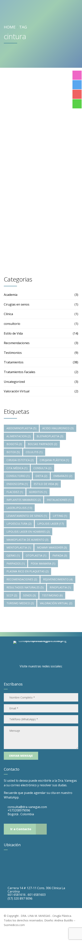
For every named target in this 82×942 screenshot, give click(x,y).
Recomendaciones (17, 343)
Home (9, 27)
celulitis (34, 452)
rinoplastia (60, 587)
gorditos (38, 492)
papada (59, 555)
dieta (41, 476)
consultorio (12, 324)
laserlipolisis (19, 508)
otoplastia (36, 555)
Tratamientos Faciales (19, 372)
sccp (11, 595)
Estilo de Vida (13, 333)
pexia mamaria (43, 563)
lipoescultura (18, 523)
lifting (60, 516)
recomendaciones (21, 579)
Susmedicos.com (14, 925)
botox (13, 452)
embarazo (62, 476)
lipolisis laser (50, 523)
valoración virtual (56, 603)
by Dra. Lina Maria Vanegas (29, 176)
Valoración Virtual (16, 391)
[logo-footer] (41, 652)
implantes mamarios (23, 500)
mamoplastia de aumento (27, 539)
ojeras (13, 555)
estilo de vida (46, 484)
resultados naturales (25, 587)
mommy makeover (52, 547)
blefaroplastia (50, 436)
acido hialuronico (58, 428)
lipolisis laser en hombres (28, 531)
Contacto (11, 769)
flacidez (14, 492)
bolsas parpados (42, 444)
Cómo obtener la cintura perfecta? (37, 154)
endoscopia (17, 484)
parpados (15, 563)
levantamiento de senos (26, 516)
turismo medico (20, 603)
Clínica (8, 314)
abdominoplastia (21, 428)
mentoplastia (18, 547)
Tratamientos (22, 135)
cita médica (16, 468)
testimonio (52, 595)
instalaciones (59, 500)
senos (29, 595)
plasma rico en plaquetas (27, 571)
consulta (42, 468)
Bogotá (14, 444)
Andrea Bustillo (63, 920)
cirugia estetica (20, 460)
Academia (10, 295)
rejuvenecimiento (58, 579)
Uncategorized (14, 382)
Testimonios (13, 353)
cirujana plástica (54, 460)
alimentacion (18, 436)
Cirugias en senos (16, 304)
